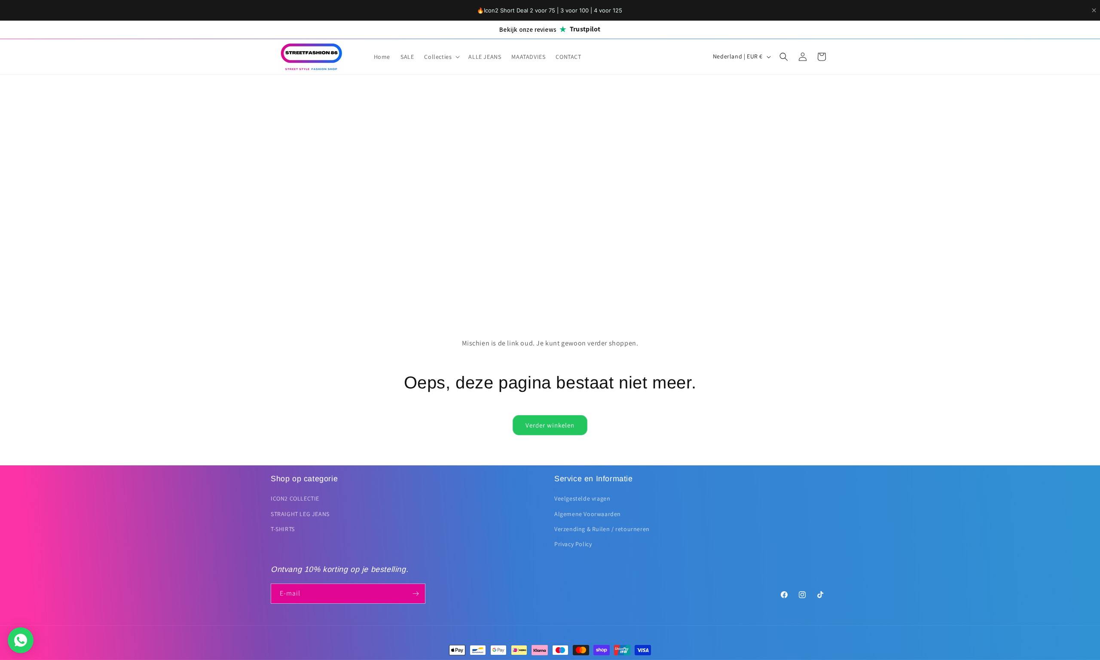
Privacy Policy (573, 544)
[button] (441, 57)
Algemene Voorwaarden (587, 514)
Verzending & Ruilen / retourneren (602, 529)
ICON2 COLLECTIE (295, 498)
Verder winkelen (550, 425)
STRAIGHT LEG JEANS (300, 514)
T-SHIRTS (283, 529)
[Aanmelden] (415, 594)
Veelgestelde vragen (582, 498)
